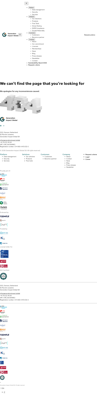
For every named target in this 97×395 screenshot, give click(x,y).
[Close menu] (26, 3)
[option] (50, 392)
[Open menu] (20, 34)
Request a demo (89, 35)
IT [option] (4, 392)
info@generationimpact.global (10, 140)
